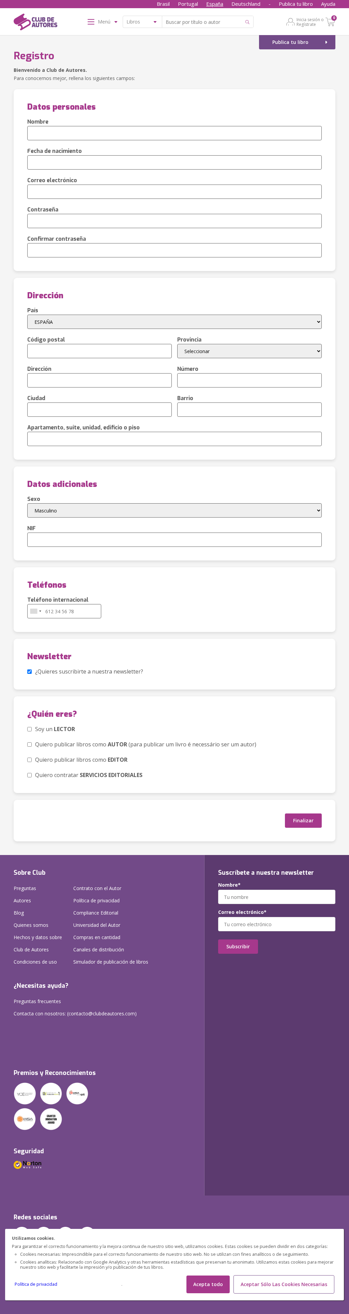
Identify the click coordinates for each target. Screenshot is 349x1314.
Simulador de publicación (110, 962)
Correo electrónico (52, 180)
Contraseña (42, 209)
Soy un (55, 729)
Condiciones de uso (35, 962)
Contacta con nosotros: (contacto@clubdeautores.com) (75, 1013)
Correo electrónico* (242, 912)
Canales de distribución (98, 949)
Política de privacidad (36, 1284)
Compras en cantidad (96, 937)
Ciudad (36, 398)
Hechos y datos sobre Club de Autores (38, 943)
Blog (19, 912)
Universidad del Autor (96, 925)
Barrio (185, 398)
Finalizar (303, 820)
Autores (22, 900)
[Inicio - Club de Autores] (35, 23)
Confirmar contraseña (56, 238)
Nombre (37, 121)
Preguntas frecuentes (37, 1001)
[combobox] (35, 611)
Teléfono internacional (58, 599)
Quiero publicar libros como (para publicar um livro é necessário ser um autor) (145, 744)
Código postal (46, 339)
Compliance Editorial (95, 912)
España (214, 3)
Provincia (189, 339)
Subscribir (238, 946)
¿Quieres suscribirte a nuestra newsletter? (89, 671)
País (32, 310)
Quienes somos (31, 925)
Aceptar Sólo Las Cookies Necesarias (284, 1284)
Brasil (163, 3)
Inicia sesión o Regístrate (310, 22)
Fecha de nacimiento (54, 151)
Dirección (39, 369)
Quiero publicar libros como (81, 759)
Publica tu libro (296, 3)
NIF (31, 528)
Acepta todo (208, 1284)
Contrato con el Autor (97, 888)
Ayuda (328, 3)
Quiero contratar (88, 775)
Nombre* (229, 885)
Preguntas (25, 888)
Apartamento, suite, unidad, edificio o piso (83, 427)
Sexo (33, 499)
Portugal (188, 3)
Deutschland (245, 3)
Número (187, 369)
